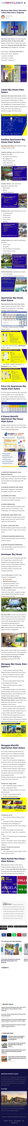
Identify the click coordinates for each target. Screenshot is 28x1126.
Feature (10, 926)
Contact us (14, 1122)
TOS (23, 1120)
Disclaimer (17, 1120)
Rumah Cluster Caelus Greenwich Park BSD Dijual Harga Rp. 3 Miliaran (17, 1044)
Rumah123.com (5, 659)
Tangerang (3, 928)
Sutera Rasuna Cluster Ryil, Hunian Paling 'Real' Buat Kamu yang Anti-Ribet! (17, 1058)
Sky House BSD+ (8, 579)
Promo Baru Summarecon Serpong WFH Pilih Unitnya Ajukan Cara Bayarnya (10, 961)
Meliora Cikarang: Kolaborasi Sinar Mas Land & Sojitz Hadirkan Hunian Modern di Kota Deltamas (13, 1009)
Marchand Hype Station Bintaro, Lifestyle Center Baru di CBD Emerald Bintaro (16, 1038)
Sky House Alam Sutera (8, 146)
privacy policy (8, 1120)
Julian (8, 18)
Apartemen (3, 926)
